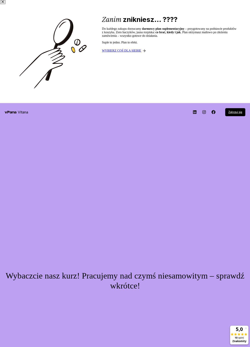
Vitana (23, 112)
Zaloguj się (235, 112)
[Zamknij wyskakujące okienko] (2, 2)
